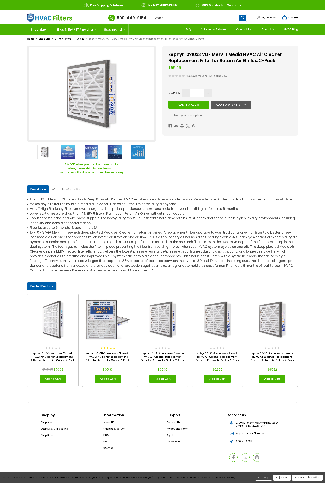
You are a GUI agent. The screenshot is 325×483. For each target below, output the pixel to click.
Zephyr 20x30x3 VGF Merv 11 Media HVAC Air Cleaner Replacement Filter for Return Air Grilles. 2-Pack (272, 357)
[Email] (176, 126)
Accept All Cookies (307, 477)
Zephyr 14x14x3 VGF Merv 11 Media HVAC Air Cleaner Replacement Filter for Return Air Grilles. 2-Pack (162, 357)
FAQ (188, 29)
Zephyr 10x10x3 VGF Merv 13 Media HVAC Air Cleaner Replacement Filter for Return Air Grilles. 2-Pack (53, 357)
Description (38, 189)
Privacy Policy (227, 477)
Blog (105, 441)
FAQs (106, 435)
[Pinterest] (194, 126)
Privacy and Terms (178, 428)
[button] (266, 17)
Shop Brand (47, 435)
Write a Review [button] (218, 76)
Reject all (282, 477)
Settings (263, 477)
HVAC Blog (291, 29)
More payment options (188, 115)
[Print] (182, 126)
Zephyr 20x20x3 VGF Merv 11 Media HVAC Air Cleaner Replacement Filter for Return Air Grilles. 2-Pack (217, 357)
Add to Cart (53, 378)
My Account (174, 441)
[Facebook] (170, 126)
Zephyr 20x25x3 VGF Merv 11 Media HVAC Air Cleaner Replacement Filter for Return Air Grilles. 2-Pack (108, 357)
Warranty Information (66, 189)
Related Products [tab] (41, 286)
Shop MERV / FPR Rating (54, 428)
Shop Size (46, 422)
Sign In (170, 435)
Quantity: (174, 93)
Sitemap (108, 448)
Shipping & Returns (213, 29)
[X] (188, 126)
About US (268, 29)
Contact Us (243, 29)
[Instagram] (257, 457)
